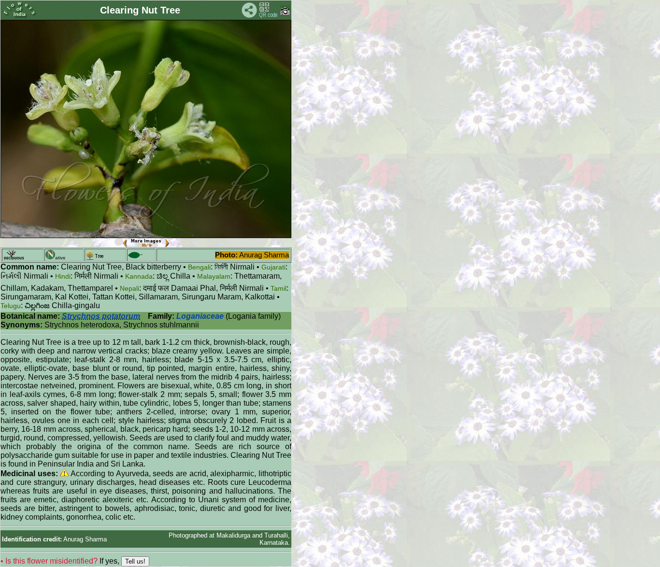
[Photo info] (285, 12)
